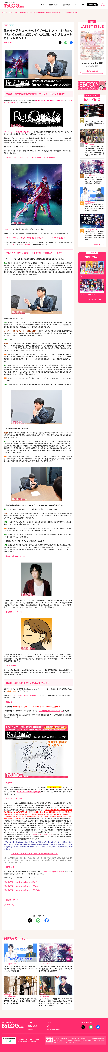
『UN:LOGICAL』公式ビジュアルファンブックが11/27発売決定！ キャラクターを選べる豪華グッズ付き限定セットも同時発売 (56, 968)
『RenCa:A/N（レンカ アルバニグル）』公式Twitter (21, 886)
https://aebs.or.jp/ (76, 1042)
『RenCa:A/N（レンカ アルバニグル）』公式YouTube (22, 890)
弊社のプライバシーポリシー (42, 834)
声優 (16, 12)
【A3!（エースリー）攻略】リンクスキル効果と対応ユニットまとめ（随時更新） (94, 123)
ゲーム (11, 26)
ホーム (3, 12)
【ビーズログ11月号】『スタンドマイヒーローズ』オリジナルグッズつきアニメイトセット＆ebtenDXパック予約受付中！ (20, 968)
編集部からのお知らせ (53, 1030)
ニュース (42, 4)
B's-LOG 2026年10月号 (92, 63)
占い (82, 4)
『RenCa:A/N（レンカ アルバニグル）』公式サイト (21, 882)
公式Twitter (11, 102)
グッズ (75, 4)
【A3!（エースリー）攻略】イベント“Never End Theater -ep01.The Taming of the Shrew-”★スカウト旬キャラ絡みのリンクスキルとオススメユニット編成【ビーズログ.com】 (94, 151)
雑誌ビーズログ (54, 4)
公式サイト (7, 229)
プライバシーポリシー (34, 1039)
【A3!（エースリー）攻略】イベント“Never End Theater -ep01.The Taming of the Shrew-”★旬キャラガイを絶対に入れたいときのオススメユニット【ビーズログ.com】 (55, 1002)
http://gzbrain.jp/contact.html (54, 871)
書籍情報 (66, 4)
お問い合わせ (21, 1039)
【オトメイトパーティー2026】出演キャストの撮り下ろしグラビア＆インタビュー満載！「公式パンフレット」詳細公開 (20, 1001)
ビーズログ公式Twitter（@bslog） (24, 695)
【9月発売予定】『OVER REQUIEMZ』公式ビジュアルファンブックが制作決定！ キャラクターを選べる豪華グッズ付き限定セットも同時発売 (94, 235)
